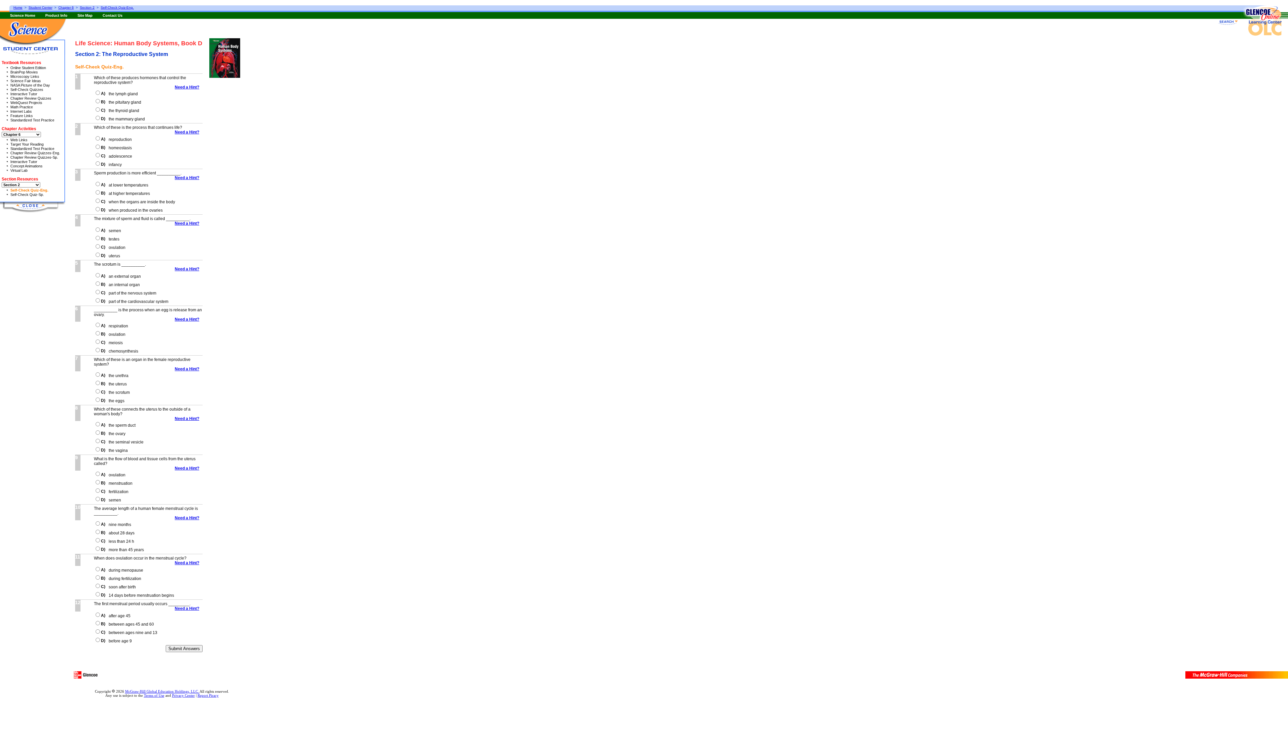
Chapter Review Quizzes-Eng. (35, 153)
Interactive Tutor (23, 94)
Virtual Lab (19, 170)
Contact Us (112, 15)
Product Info (56, 15)
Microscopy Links (24, 76)
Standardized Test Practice (32, 120)
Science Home (22, 15)
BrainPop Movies (24, 72)
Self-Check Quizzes (26, 90)
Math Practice (21, 107)
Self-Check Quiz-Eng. (29, 190)
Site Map (85, 15)
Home (17, 7)
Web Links (19, 140)
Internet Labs (21, 111)
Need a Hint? (187, 87)
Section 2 (87, 7)
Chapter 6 (66, 7)
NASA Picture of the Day (30, 85)
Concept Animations (26, 166)
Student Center (40, 7)
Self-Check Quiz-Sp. (27, 195)
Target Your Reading (27, 144)
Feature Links (21, 116)
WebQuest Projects (26, 103)
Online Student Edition (28, 68)
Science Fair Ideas (25, 81)
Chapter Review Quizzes (30, 98)
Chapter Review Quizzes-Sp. (34, 157)
